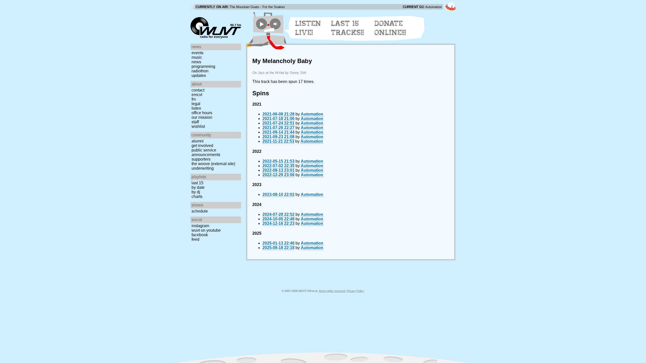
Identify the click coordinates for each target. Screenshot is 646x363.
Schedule (200, 211)
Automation (312, 114)
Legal (196, 104)
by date (198, 187)
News (196, 62)
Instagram (200, 226)
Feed (195, 239)
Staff (195, 122)
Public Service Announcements (206, 152)
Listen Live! (308, 28)
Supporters (201, 159)
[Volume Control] (276, 23)
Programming (203, 66)
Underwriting (203, 168)
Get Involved (202, 145)
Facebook (200, 235)
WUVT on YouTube (206, 230)
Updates (199, 75)
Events (197, 53)
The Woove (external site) (213, 164)
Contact (198, 90)
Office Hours (202, 113)
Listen (196, 108)
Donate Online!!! (390, 28)
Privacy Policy (355, 290)
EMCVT (197, 95)
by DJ (196, 192)
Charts (197, 196)
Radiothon (200, 71)
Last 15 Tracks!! (347, 28)
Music (197, 57)
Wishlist (198, 126)
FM (194, 99)
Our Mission (202, 117)
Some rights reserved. (332, 290)
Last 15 (197, 183)
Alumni (198, 141)
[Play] (261, 23)
